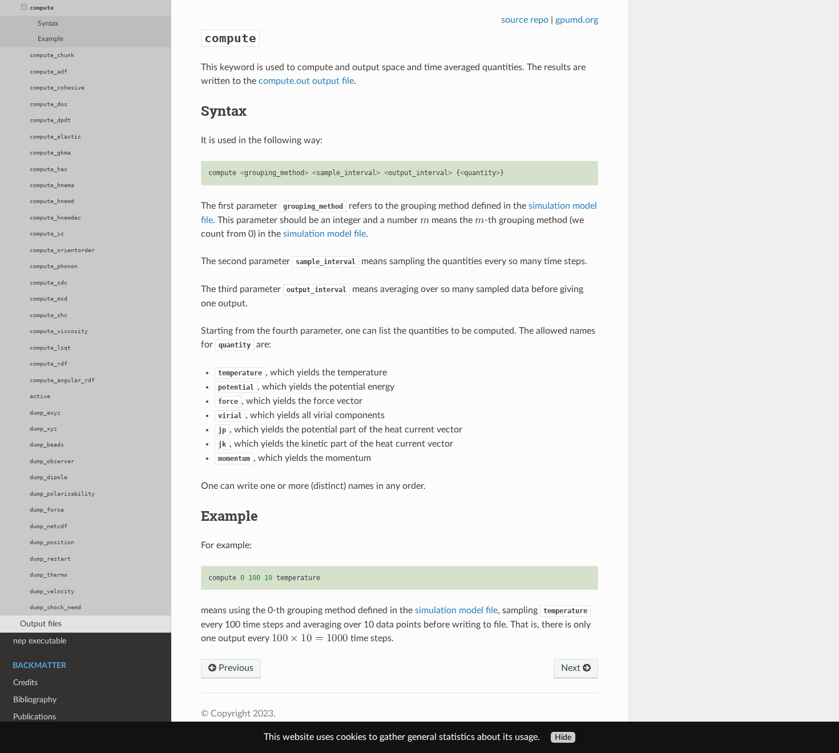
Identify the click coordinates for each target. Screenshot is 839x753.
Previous (234, 668)
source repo (524, 20)
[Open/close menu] (24, 8)
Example (50, 39)
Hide (563, 737)
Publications (34, 716)
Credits (25, 682)
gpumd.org (576, 20)
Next (572, 668)
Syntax (48, 24)
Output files (41, 624)
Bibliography (35, 699)
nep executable (39, 641)
